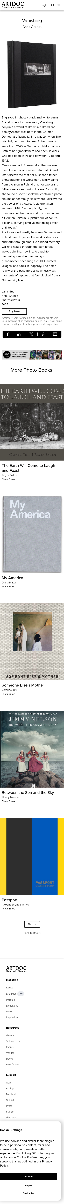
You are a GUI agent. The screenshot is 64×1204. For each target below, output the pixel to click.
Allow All (28, 1176)
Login (44, 5)
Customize (28, 1193)
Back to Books (32, 933)
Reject (28, 1185)
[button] (59, 5)
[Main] (13, 5)
